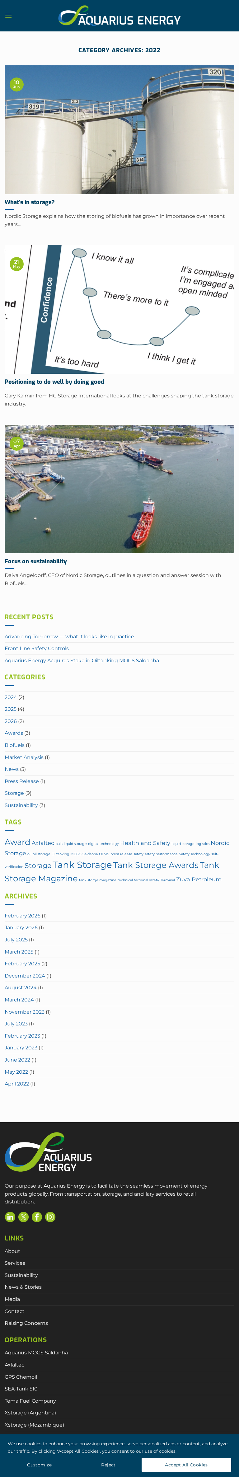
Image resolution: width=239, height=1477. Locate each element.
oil (29, 854)
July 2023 (16, 1024)
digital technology (103, 844)
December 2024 (25, 976)
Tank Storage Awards (156, 865)
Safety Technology (194, 854)
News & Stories (23, 1287)
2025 (10, 709)
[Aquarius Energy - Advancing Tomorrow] (119, 16)
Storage (14, 793)
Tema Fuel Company (30, 1401)
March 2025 (19, 952)
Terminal (167, 880)
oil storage (41, 854)
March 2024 (19, 1000)
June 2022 (17, 1060)
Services (15, 1263)
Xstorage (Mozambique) (34, 1425)
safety (138, 854)
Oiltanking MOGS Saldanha (75, 854)
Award (17, 842)
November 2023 (25, 1012)
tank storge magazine (97, 880)
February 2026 (22, 916)
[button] (8, 15)
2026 (11, 721)
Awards (14, 733)
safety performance (161, 854)
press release (121, 854)
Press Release (22, 781)
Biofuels (15, 745)
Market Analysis (24, 757)
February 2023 (22, 1036)
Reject (108, 1465)
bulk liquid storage (71, 844)
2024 (11, 697)
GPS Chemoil (21, 1377)
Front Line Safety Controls (37, 648)
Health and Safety (145, 843)
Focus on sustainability (36, 561)
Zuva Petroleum (199, 879)
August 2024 (21, 988)
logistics (202, 844)
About (12, 1251)
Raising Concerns (26, 1323)
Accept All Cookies (186, 1465)
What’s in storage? (30, 202)
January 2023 (21, 1048)
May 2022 (16, 1072)
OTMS (104, 854)
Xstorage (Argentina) (30, 1413)
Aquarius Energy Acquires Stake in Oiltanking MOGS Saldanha (82, 660)
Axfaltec (43, 843)
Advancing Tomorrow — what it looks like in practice (69, 637)
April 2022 (17, 1084)
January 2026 (21, 928)
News (12, 769)
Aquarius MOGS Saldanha (36, 1353)
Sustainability (21, 805)
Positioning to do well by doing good (54, 382)
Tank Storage (82, 864)
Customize (39, 1465)
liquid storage (182, 844)
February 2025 (22, 964)
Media (12, 1299)
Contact (15, 1311)
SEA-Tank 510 (21, 1389)
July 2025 (16, 940)
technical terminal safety (138, 880)
